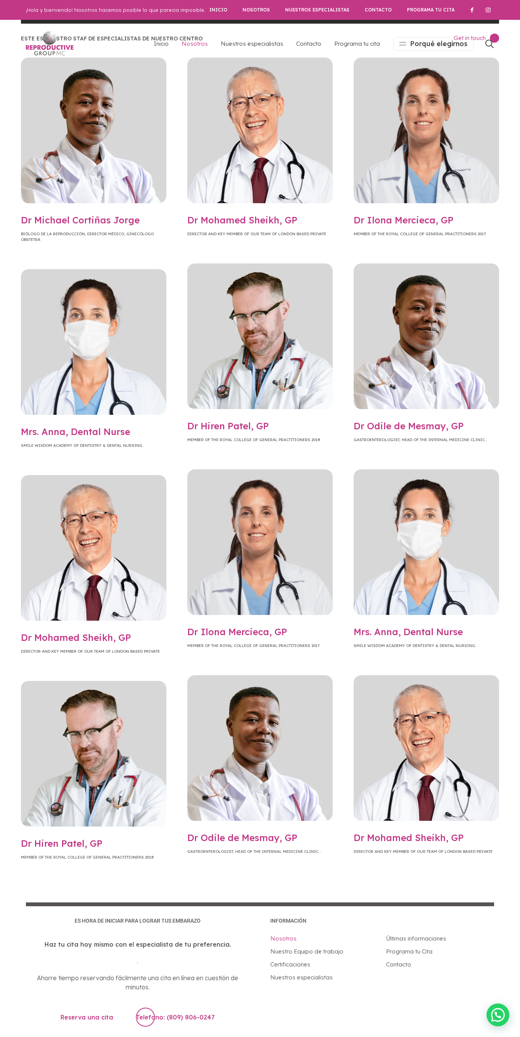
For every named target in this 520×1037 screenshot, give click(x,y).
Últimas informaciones (416, 938)
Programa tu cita (431, 10)
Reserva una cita (87, 1017)
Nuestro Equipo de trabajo (306, 951)
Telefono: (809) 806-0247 (175, 1017)
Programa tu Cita (409, 951)
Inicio (218, 10)
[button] (498, 1014)
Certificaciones (290, 964)
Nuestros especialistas (317, 10)
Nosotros (256, 10)
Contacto (378, 10)
